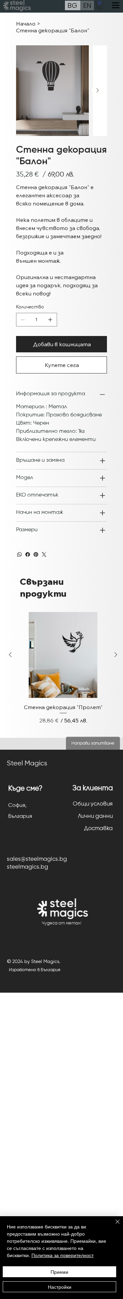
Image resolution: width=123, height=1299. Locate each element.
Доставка (98, 828)
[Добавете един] (50, 319)
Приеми (59, 1271)
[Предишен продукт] (10, 655)
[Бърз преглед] (63, 655)
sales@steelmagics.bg (37, 859)
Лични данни (95, 816)
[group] (63, 672)
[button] (100, 5)
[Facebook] (27, 554)
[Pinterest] (35, 554)
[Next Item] (97, 90)
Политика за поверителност (62, 1255)
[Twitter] (44, 554)
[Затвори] (113, 1226)
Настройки (59, 1286)
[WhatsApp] (19, 554)
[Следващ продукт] (116, 655)
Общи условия (93, 804)
